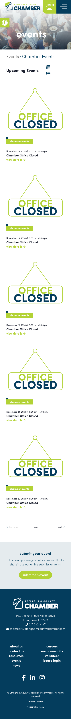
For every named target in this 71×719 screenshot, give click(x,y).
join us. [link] (50, 6)
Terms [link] (40, 701)
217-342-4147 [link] (37, 624)
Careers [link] (52, 646)
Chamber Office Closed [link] (22, 155)
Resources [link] (16, 655)
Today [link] (36, 526)
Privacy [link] (31, 701)
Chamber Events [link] (19, 141)
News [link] (16, 665)
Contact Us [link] (16, 651)
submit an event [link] (35, 574)
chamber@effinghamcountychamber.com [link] (37, 628)
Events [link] (12, 56)
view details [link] (14, 160)
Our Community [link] (52, 651)
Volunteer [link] (52, 655)
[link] (4, 22)
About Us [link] (16, 646)
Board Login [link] (52, 660)
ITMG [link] (41, 706)
